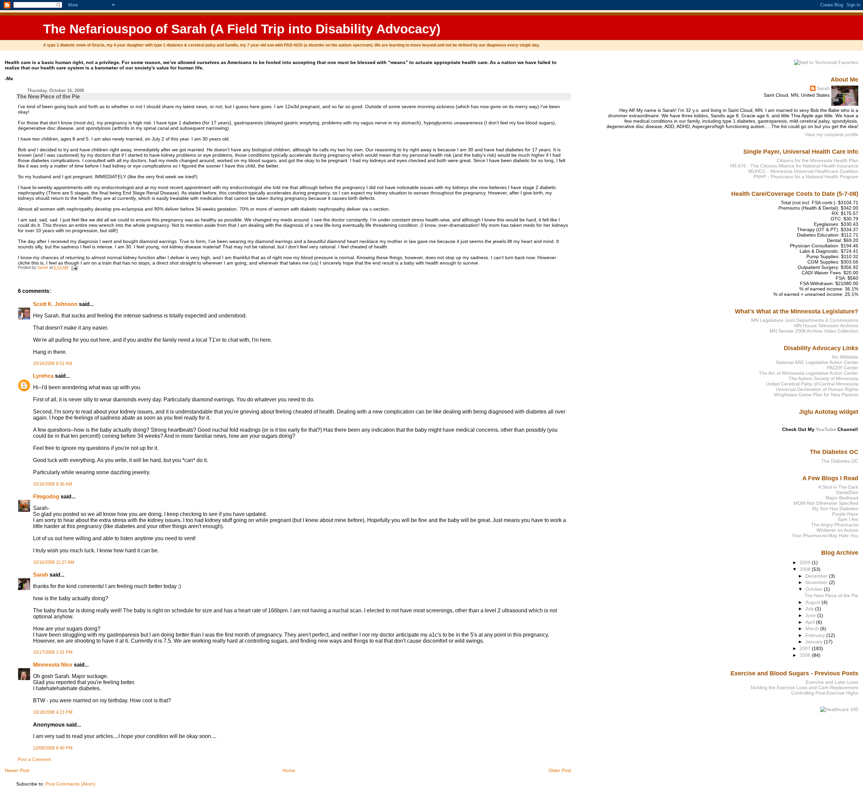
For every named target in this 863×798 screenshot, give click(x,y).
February (815, 635)
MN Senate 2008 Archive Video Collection (814, 331)
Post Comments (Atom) (70, 784)
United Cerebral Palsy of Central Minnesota (812, 384)
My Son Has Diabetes (835, 508)
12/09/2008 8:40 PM (52, 748)
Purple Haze (845, 514)
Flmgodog (46, 496)
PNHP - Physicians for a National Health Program (805, 176)
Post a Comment (34, 759)
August (813, 602)
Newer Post (17, 770)
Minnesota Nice (52, 665)
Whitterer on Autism (837, 530)
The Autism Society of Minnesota (823, 378)
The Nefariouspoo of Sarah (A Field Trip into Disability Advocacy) (242, 29)
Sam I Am (848, 519)
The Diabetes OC (839, 461)
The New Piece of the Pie (831, 595)
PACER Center (842, 367)
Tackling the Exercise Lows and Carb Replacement (804, 687)
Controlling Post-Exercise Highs (824, 693)
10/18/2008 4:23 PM (52, 712)
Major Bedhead (842, 497)
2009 (806, 562)
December (817, 576)
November (817, 582)
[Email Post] (74, 268)
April (810, 622)
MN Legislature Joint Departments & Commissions (804, 320)
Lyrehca (43, 376)
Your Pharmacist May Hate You (825, 535)
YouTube (826, 429)
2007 (806, 648)
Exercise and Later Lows (832, 682)
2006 (806, 655)
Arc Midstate (845, 357)
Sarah (40, 575)
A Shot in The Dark (838, 487)
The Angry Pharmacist (834, 524)
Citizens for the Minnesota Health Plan (817, 160)
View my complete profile (831, 134)
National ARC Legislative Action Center (817, 362)
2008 (806, 569)
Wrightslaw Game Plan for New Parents (816, 394)
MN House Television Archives (826, 325)
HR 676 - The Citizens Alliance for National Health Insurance (794, 165)
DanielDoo (847, 492)
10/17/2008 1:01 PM (52, 652)
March (812, 628)
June (811, 615)
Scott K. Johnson (55, 304)
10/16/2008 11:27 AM (53, 562)
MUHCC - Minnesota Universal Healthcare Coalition (803, 171)
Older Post (559, 770)
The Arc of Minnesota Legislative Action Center (808, 373)
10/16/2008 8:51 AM (52, 363)
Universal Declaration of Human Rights (817, 389)
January (814, 641)
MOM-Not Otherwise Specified (826, 503)
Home (288, 770)
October (814, 589)
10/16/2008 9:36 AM (52, 484)
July (810, 608)
